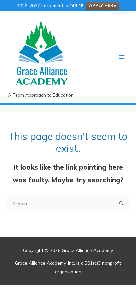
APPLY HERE (102, 5)
